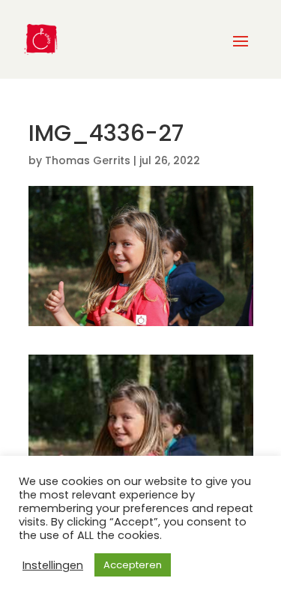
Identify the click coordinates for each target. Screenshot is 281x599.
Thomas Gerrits (87, 160)
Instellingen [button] (52, 565)
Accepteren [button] (132, 565)
